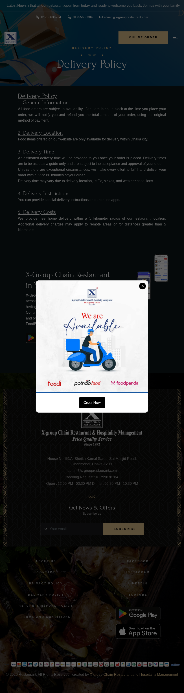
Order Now (92, 402)
